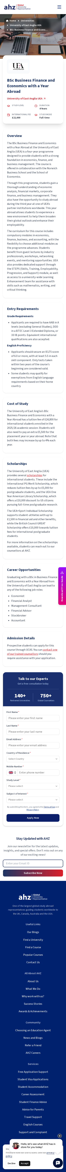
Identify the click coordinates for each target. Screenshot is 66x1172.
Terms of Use (49, 807)
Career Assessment (33, 1094)
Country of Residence (19, 753)
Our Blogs (33, 932)
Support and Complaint (33, 1132)
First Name (13, 712)
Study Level (13, 780)
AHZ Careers (33, 1053)
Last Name (13, 726)
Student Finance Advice (33, 1102)
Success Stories (33, 1004)
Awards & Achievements (33, 1011)
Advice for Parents (33, 1109)
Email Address (15, 739)
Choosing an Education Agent (33, 1030)
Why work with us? (33, 996)
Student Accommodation (33, 1087)
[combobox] (33, 759)
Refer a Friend (33, 1045)
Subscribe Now (33, 873)
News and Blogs (33, 1038)
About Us (33, 981)
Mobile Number (15, 766)
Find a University (33, 940)
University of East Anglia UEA (25, 25)
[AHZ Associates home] (21, 7)
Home (13, 21)
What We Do (33, 989)
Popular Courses (33, 955)
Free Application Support (33, 1072)
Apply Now (33, 818)
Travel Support (33, 1117)
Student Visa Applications (33, 1079)
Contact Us (33, 962)
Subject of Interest (17, 794)
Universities (27, 21)
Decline (11, 1163)
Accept (25, 1163)
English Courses (33, 1124)
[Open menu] (59, 7)
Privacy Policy (33, 809)
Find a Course (33, 947)
